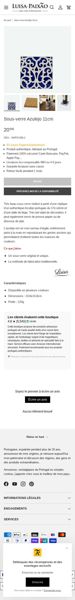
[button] (69, 7)
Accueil (7, 20)
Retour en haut (36, 436)
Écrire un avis (37, 399)
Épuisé (37, 181)
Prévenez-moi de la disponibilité (38, 191)
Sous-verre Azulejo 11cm (25, 20)
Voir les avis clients (22, 363)
